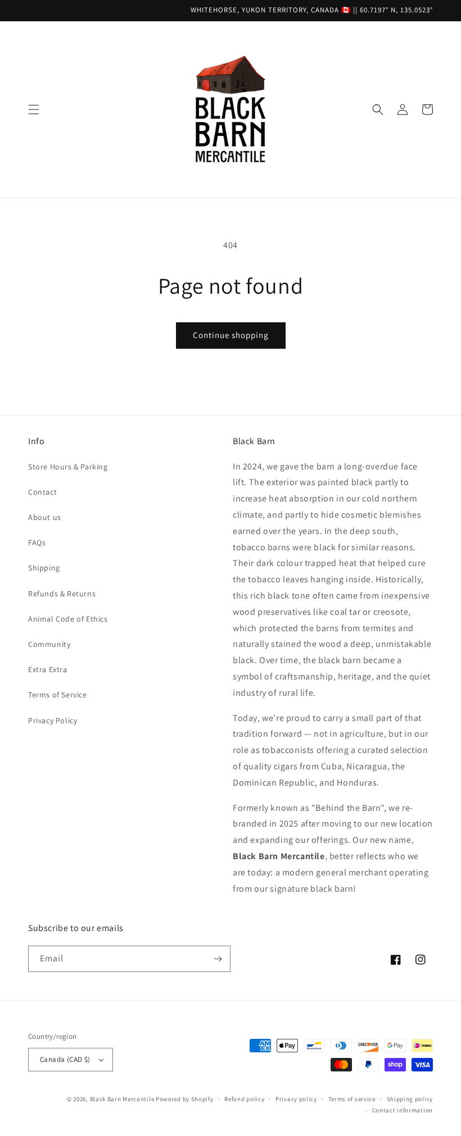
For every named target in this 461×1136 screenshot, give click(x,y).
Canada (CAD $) (65, 1059)
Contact (42, 492)
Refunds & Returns (62, 593)
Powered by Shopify (185, 1099)
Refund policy (244, 1099)
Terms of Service (57, 695)
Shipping (44, 568)
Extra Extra (47, 669)
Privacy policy (296, 1099)
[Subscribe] (217, 959)
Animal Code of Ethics (68, 619)
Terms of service (352, 1099)
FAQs (37, 542)
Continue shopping (231, 335)
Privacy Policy (52, 720)
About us (44, 517)
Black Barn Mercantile (122, 1099)
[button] (33, 109)
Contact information (402, 1110)
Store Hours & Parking (68, 467)
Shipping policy (410, 1099)
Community (49, 644)
